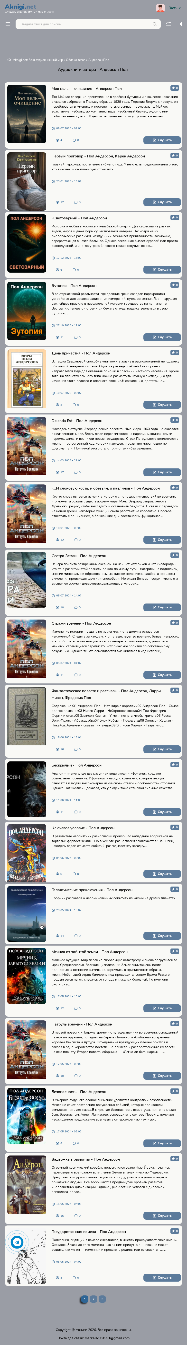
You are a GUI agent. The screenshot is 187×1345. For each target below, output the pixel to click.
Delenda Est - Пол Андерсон (77, 420)
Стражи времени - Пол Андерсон (81, 623)
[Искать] (155, 24)
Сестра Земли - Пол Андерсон (79, 556)
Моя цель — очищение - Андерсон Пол (87, 88)
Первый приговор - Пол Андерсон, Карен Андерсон (98, 156)
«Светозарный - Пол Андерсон (79, 218)
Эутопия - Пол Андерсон (74, 285)
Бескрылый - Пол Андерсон (77, 765)
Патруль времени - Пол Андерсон (82, 1024)
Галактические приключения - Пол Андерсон (92, 890)
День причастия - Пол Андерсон (81, 353)
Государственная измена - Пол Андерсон (89, 1231)
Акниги (81, 1330)
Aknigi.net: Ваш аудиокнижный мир (38, 60)
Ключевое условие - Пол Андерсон (83, 828)
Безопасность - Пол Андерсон (79, 1092)
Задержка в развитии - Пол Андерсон (86, 1159)
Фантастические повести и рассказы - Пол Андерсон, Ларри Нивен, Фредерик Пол (106, 694)
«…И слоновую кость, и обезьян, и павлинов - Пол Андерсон (106, 488)
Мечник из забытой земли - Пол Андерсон (90, 952)
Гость (172, 8)
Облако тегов (75, 60)
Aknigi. (29, 7)
